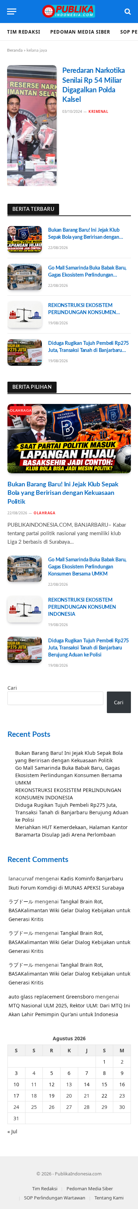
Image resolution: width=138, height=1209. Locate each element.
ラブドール (20, 901)
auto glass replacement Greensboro (51, 996)
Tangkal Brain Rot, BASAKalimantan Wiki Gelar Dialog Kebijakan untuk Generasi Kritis (69, 910)
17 (16, 1095)
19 (51, 1095)
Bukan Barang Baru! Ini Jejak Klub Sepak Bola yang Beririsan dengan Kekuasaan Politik (83, 237)
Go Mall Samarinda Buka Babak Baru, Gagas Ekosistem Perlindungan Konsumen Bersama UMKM (87, 275)
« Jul (12, 1131)
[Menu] (11, 11)
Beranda (15, 50)
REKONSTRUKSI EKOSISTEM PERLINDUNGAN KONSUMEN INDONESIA (82, 312)
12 (51, 1084)
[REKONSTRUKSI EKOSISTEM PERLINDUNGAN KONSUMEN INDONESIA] (24, 314)
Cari (12, 687)
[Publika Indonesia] (69, 11)
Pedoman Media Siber (80, 32)
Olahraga (20, 410)
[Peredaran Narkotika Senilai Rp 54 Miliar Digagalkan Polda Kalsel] (32, 125)
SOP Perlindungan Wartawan (54, 1197)
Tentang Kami (108, 1197)
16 (122, 1084)
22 (104, 1095)
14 (87, 1084)
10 (16, 1084)
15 (104, 1084)
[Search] (127, 11)
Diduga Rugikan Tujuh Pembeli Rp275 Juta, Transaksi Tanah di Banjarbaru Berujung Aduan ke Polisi (88, 350)
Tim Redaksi (23, 32)
